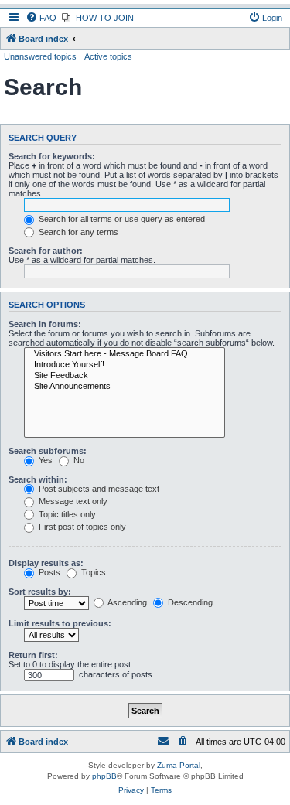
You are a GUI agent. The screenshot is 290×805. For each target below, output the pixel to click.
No (77, 460)
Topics (92, 572)
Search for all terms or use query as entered (120, 218)
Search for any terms (77, 232)
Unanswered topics (40, 56)
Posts (48, 572)
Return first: (33, 655)
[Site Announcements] (124, 386)
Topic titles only (66, 514)
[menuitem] (41, 18)
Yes (44, 460)
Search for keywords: (52, 156)
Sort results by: (40, 591)
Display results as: (46, 563)
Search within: (38, 479)
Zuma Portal (178, 765)
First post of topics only (81, 526)
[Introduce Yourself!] (124, 365)
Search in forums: (45, 324)
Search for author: (46, 250)
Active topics (108, 56)
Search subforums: (48, 450)
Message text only (71, 501)
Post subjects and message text (97, 488)
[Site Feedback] (124, 375)
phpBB (104, 776)
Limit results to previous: (60, 623)
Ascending (126, 602)
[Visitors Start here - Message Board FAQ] (124, 354)
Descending (189, 602)
